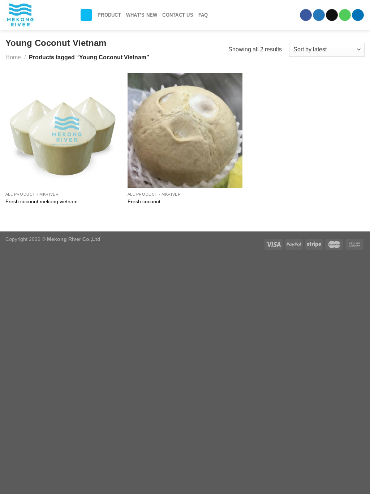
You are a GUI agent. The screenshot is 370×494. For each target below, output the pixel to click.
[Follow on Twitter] (319, 15)
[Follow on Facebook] (306, 15)
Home (13, 57)
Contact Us (177, 15)
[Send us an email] (332, 15)
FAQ (203, 15)
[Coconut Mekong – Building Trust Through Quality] (37, 15)
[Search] (86, 15)
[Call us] (345, 15)
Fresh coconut (144, 201)
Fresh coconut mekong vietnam (41, 201)
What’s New (142, 15)
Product (109, 15)
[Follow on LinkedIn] (358, 15)
